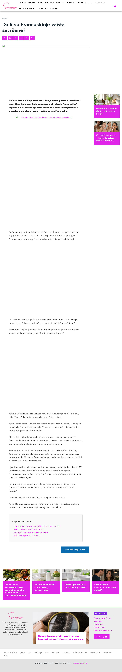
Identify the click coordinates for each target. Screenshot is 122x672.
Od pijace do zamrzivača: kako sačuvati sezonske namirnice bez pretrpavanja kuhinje (15, 590)
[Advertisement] (46, 185)
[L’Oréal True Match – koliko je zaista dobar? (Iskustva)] (107, 126)
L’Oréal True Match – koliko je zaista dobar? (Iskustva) (106, 138)
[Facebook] (4, 38)
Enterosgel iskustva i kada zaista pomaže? (75, 586)
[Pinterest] (21, 38)
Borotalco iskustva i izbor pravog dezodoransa (45, 587)
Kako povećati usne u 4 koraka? (28, 529)
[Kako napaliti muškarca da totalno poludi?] (105, 575)
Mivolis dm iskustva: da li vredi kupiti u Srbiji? (106, 111)
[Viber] (15, 38)
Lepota (5, 18)
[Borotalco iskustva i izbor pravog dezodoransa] (46, 575)
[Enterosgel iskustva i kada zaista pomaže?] (76, 575)
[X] (26, 38)
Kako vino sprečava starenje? (27, 535)
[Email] (32, 38)
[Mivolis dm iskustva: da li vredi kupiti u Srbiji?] (107, 99)
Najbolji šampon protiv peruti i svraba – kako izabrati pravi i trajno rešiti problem (60, 637)
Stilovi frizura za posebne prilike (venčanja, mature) (36, 526)
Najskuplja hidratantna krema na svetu (31, 532)
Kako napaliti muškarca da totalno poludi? (105, 587)
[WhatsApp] (10, 38)
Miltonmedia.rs (80, 663)
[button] (114, 5)
